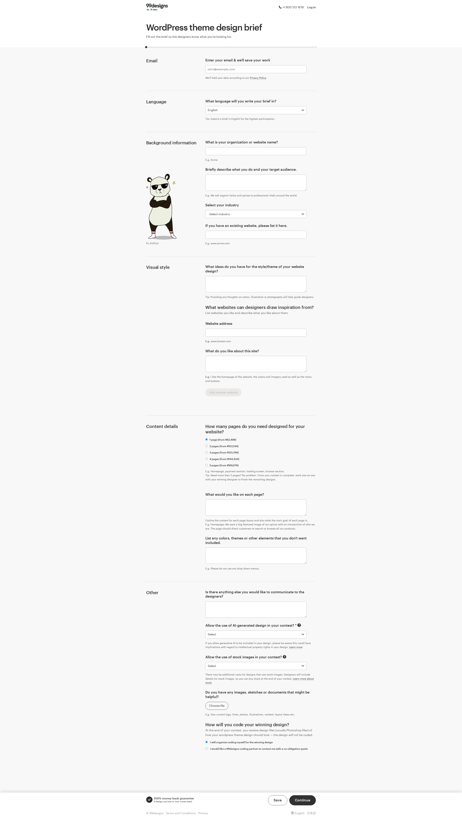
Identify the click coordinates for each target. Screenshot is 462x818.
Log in (311, 7)
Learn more (295, 647)
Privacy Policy (258, 77)
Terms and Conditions (181, 813)
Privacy (203, 813)
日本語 (311, 813)
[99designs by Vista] (157, 7)
